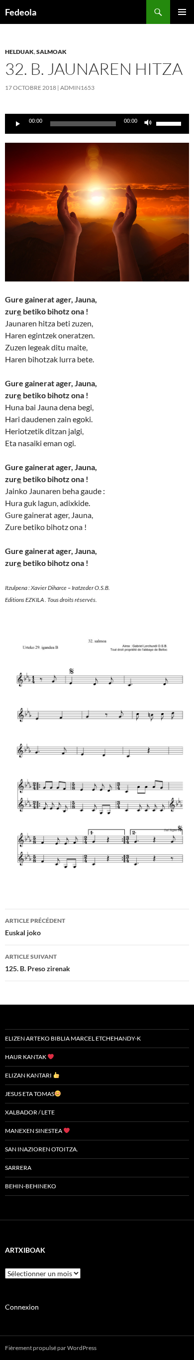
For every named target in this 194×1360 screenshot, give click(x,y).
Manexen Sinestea (34, 1130)
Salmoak (51, 51)
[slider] (170, 123)
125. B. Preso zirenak (37, 963)
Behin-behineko (30, 1186)
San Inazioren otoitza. (41, 1149)
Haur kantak (26, 1057)
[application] (97, 124)
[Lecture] (18, 124)
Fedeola (20, 11)
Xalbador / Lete (30, 1112)
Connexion (22, 1307)
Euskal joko (35, 927)
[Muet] (148, 124)
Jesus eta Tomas (29, 1093)
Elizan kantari (29, 1075)
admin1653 (77, 87)
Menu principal (182, 12)
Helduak (19, 51)
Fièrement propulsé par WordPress (51, 1348)
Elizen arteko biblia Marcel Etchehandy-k (73, 1038)
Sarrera (18, 1167)
